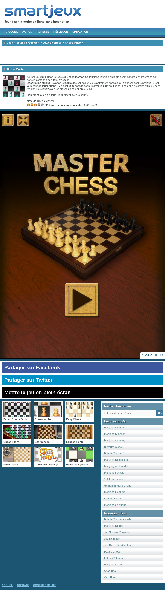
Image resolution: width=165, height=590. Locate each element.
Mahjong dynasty (114, 472)
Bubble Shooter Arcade (117, 519)
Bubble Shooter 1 (114, 453)
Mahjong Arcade (113, 564)
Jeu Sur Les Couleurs (117, 532)
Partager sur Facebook (32, 367)
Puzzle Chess (112, 551)
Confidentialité (44, 585)
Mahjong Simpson (114, 434)
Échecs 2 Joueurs (114, 558)
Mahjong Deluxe (114, 525)
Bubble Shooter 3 (114, 498)
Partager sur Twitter (28, 380)
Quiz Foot (109, 577)
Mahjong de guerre (115, 505)
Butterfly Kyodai (113, 446)
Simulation (80, 31)
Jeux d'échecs (52, 42)
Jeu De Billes (112, 538)
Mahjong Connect (114, 427)
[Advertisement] (82, 54)
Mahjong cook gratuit (116, 466)
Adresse (43, 31)
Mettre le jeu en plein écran (37, 392)
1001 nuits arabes (114, 479)
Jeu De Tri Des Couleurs (118, 545)
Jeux (10, 42)
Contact (23, 585)
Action (27, 31)
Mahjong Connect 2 (115, 492)
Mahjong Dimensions (116, 459)
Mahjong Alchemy (114, 440)
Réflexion (60, 31)
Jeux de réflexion (28, 42)
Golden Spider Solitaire (117, 485)
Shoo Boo (110, 571)
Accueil (12, 31)
